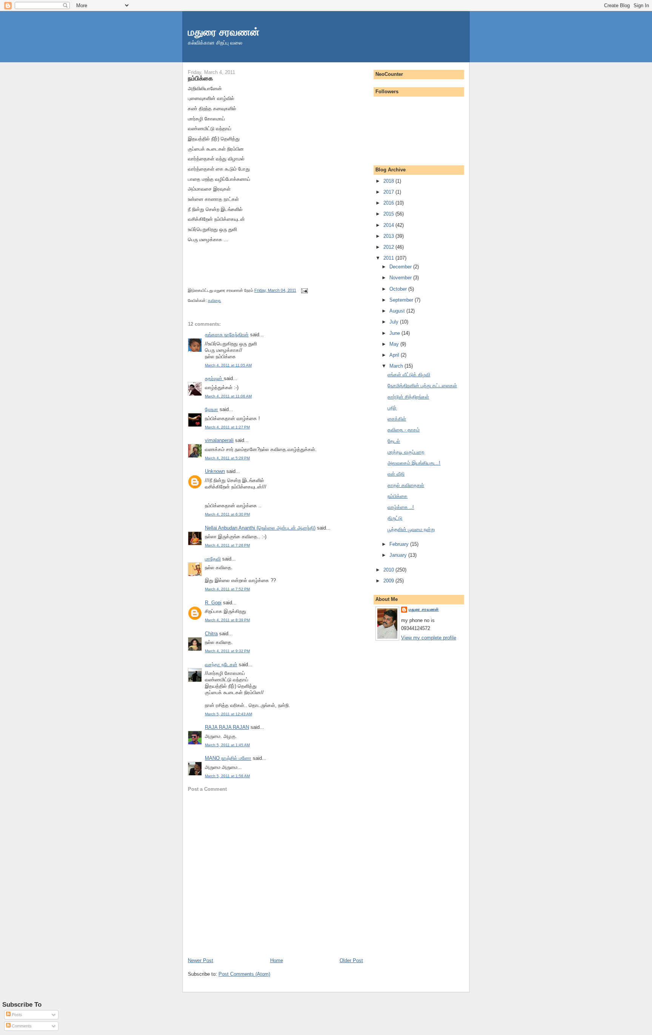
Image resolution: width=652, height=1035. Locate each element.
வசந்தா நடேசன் (221, 664)
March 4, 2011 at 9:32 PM (227, 651)
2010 (389, 570)
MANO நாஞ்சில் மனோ (228, 758)
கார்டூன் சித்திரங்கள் (408, 397)
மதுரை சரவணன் (224, 32)
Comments (21, 1026)
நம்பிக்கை (200, 78)
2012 (389, 247)
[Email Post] (303, 290)
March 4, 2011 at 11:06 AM (228, 396)
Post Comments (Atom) (244, 974)
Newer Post (200, 960)
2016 (389, 203)
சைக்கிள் (397, 419)
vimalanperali (219, 440)
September (402, 300)
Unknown (215, 471)
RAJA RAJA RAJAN (227, 727)
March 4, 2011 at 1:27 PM (227, 427)
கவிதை (214, 300)
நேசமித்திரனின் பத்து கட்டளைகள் (422, 385)
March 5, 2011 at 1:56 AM (227, 776)
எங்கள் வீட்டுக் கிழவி (409, 374)
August (397, 311)
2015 (389, 214)
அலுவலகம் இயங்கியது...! (414, 463)
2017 (389, 192)
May (394, 344)
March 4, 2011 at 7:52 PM (227, 589)
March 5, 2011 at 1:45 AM (227, 745)
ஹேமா (211, 409)
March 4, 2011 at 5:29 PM (227, 458)
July (394, 322)
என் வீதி (396, 474)
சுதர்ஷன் (214, 378)
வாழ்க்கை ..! (401, 507)
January (398, 555)
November (401, 277)
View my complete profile (428, 638)
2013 (389, 236)
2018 (389, 181)
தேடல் (394, 441)
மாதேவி (213, 559)
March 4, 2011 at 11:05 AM (228, 365)
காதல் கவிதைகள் (406, 485)
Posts (16, 1014)
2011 (389, 258)
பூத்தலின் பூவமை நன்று (411, 529)
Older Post (351, 960)
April (395, 355)
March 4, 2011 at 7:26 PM (227, 545)
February (399, 544)
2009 (389, 581)
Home (276, 960)
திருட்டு (395, 518)
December (401, 267)
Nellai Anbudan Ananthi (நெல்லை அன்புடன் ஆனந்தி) (260, 528)
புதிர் (392, 408)
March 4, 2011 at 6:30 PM (227, 514)
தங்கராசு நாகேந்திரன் (227, 334)
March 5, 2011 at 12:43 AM (228, 714)
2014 (389, 225)
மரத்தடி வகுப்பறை (406, 452)
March (396, 366)
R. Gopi (213, 602)
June (395, 333)
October (398, 289)
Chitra (211, 633)
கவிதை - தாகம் (404, 430)
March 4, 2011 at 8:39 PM (227, 620)
